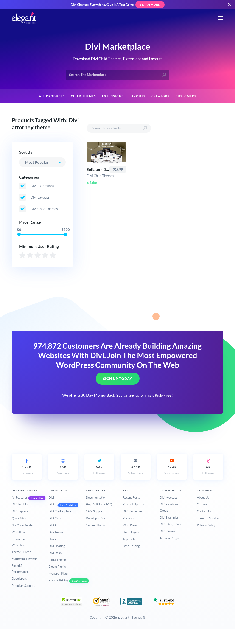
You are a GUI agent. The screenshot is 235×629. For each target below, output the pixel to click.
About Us (203, 497)
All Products (52, 96)
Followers (26, 470)
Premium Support (23, 585)
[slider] (19, 234)
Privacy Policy (206, 525)
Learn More (150, 4)
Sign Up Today (117, 378)
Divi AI (53, 525)
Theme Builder (21, 552)
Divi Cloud (55, 518)
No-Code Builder (23, 525)
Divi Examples (169, 517)
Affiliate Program (171, 538)
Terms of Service (208, 518)
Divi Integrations (171, 524)
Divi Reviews (168, 531)
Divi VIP (54, 539)
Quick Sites (19, 518)
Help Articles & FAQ (99, 504)
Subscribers (135, 470)
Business (128, 518)
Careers (202, 504)
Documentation (96, 497)
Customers (186, 96)
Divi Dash (55, 553)
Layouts (137, 96)
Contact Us (204, 511)
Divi (51, 497)
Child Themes (83, 96)
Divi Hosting (57, 546)
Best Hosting (131, 546)
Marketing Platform (25, 559)
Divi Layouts (20, 511)
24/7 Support (95, 511)
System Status (95, 525)
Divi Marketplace (60, 511)
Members (63, 470)
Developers (19, 578)
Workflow (18, 532)
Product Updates (134, 504)
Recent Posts (131, 497)
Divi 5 (52, 504)
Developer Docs (96, 518)
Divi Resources (132, 511)
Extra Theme (57, 560)
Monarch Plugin (59, 573)
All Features (20, 497)
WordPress (130, 525)
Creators (160, 96)
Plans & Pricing (58, 580)
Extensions (112, 96)
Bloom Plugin (57, 566)
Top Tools (129, 539)
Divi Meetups (168, 497)
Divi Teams (56, 532)
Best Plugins (131, 532)
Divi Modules (20, 504)
